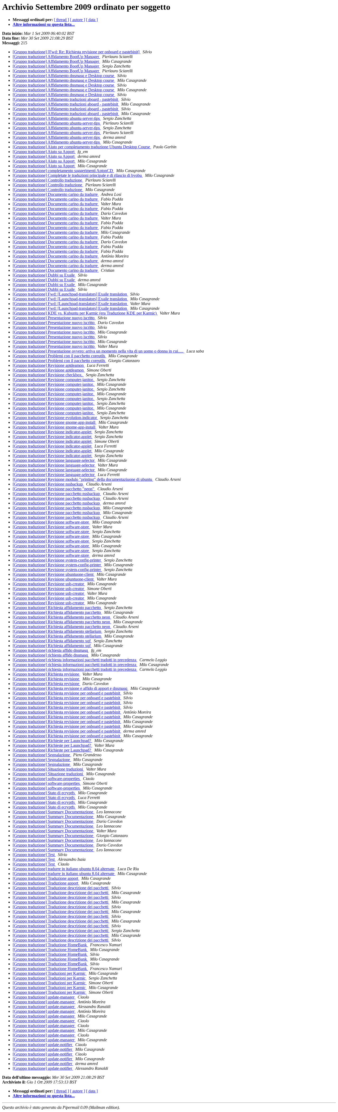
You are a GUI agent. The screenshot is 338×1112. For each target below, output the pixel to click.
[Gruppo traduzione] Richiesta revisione (46, 674)
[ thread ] (61, 19)
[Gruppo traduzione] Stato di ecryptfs (44, 793)
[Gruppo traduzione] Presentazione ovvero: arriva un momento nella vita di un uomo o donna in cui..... (98, 351)
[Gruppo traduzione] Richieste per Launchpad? (52, 740)
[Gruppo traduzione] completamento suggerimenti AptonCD (63, 170)
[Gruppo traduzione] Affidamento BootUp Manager (56, 56)
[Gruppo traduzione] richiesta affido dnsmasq (51, 650)
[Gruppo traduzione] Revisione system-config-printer (57, 560)
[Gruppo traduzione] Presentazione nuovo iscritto (54, 318)
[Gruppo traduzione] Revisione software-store (51, 522)
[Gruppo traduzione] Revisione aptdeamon (49, 365)
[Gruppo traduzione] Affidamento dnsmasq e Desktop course (64, 75)
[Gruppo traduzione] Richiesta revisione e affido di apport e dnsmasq (70, 688)
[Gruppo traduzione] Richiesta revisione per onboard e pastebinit (67, 693)
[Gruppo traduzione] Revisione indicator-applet (52, 432)
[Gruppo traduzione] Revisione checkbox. (48, 375)
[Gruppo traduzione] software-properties (47, 778)
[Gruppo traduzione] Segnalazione (42, 755)
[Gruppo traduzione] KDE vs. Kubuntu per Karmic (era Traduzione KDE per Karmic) (85, 313)
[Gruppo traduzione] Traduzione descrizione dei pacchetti (61, 888)
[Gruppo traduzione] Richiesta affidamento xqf (52, 641)
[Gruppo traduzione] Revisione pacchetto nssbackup (57, 493)
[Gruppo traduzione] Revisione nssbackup (48, 484)
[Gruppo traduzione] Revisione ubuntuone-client (54, 574)
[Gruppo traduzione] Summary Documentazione (53, 812)
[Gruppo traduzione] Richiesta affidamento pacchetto (57, 607)
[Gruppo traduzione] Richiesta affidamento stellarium (57, 631)
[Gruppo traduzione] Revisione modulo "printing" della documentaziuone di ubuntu (83, 479)
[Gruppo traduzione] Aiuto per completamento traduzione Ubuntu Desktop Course (82, 147)
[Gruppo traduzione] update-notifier (43, 1044)
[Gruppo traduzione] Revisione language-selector (54, 460)
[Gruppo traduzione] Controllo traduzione (48, 180)
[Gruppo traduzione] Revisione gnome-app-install (54, 422)
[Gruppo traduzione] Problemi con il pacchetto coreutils (59, 356)
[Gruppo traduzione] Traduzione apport (46, 878)
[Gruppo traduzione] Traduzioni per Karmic (50, 973)
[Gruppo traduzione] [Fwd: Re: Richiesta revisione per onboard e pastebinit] (76, 52)
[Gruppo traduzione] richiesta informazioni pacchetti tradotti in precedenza (75, 660)
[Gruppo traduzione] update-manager (44, 997)
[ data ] (92, 19)
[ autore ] (77, 19)
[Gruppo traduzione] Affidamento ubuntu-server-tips (57, 118)
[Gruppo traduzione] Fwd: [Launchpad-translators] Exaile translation (70, 294)
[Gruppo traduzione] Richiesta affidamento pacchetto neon (62, 617)
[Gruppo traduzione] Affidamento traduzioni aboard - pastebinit (66, 99)
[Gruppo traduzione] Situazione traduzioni (48, 769)
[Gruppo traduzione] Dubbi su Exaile (44, 275)
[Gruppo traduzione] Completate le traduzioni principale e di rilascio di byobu (78, 175)
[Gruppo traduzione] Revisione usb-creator (49, 584)
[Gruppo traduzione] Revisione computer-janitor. (54, 379)
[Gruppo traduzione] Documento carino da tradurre (56, 194)
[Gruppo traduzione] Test (34, 854)
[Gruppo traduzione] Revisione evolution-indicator (55, 417)
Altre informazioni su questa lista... (44, 24)
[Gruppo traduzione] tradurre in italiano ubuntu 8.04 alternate (64, 869)
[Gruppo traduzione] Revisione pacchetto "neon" (54, 489)
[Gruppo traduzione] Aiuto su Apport (44, 151)
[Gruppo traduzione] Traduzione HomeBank (50, 945)
